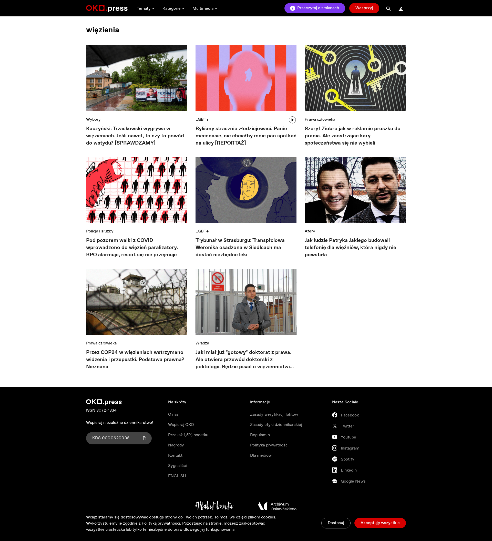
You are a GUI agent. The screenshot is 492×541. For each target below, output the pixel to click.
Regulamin (260, 435)
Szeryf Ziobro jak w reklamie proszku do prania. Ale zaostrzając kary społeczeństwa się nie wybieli (353, 136)
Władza (202, 343)
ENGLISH (177, 476)
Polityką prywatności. (161, 523)
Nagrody (176, 445)
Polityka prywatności (269, 445)
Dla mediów (261, 455)
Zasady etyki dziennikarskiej (276, 424)
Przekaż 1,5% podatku (188, 435)
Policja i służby (100, 231)
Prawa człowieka (320, 119)
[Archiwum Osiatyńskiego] (277, 506)
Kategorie (171, 8)
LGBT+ (202, 119)
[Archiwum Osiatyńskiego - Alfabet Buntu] (214, 506)
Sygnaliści (177, 465)
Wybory (93, 119)
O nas (173, 414)
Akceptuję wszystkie (380, 523)
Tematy (144, 8)
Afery (310, 231)
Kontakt (175, 455)
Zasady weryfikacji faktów (274, 414)
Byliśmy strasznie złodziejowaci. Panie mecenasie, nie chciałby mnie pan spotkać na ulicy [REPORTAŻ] (246, 136)
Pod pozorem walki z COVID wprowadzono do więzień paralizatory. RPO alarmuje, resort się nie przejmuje (132, 247)
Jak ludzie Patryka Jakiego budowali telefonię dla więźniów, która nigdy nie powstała (350, 247)
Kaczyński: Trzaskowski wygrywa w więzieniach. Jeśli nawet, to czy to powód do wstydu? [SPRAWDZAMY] (135, 136)
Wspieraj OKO (181, 424)
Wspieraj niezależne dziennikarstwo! (119, 422)
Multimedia (202, 8)
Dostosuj (336, 523)
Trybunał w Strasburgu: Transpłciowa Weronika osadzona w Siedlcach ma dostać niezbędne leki (240, 247)
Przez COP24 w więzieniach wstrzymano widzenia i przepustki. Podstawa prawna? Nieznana (135, 359)
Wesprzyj (364, 8)
